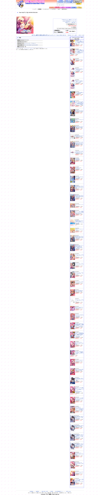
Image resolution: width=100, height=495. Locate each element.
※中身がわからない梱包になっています (69, 19)
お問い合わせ (64, 9)
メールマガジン (53, 9)
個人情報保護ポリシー (59, 491)
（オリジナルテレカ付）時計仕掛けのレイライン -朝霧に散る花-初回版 (79, 143)
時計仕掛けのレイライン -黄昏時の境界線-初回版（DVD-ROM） (79, 237)
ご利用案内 (39, 9)
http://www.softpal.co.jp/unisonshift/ (31, 44)
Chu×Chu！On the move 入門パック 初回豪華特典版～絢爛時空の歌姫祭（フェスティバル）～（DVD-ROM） (79, 334)
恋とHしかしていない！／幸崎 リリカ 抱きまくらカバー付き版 (79, 81)
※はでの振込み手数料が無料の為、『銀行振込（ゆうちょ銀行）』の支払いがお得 (57, 35)
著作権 (51, 491)
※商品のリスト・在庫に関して (70, 22)
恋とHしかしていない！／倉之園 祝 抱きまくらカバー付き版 (79, 69)
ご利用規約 (31, 491)
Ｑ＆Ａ (59, 9)
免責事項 (37, 491)
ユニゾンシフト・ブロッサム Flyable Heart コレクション (79, 273)
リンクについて (46, 9)
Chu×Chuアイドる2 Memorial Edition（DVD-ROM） (79, 343)
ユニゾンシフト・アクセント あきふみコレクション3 (79, 255)
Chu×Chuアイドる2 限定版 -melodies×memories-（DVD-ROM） (79, 399)
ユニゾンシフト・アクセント (30, 43)
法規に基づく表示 (44, 491)
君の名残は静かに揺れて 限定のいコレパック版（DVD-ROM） (79, 417)
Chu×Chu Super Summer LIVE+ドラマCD (79, 307)
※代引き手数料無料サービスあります (69, 21)
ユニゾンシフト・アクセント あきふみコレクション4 (79, 300)
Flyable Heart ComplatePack (77, 159)
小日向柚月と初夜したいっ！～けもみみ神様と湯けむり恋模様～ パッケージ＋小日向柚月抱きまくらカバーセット (79, 51)
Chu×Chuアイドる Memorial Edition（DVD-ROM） (79, 454)
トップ (34, 9)
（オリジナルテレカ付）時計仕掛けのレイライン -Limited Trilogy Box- (79, 152)
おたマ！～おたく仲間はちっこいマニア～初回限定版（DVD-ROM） (79, 212)
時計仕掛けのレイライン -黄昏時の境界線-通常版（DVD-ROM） (79, 196)
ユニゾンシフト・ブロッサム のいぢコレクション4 (79, 264)
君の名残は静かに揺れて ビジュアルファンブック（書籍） (79, 379)
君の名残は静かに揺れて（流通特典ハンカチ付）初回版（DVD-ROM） (79, 445)
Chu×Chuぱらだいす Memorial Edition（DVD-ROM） (79, 463)
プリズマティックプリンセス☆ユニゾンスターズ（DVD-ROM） (79, 315)
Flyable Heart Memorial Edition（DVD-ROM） (79, 291)
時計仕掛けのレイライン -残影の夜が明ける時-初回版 (79, 187)
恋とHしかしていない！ (79, 59)
